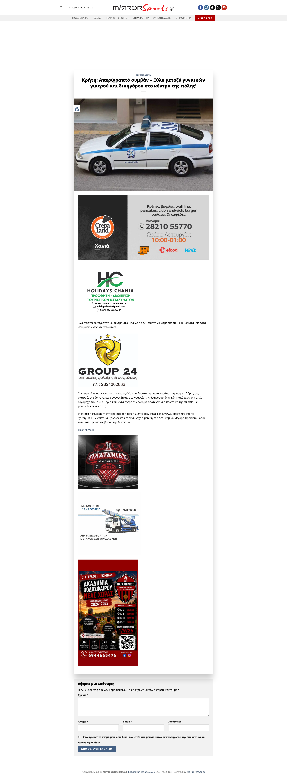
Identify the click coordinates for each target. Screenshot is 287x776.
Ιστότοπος (174, 721)
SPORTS (122, 18)
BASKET (98, 18)
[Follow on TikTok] (212, 7)
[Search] (61, 7)
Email (127, 721)
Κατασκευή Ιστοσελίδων (141, 771)
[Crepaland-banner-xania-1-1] (143, 227)
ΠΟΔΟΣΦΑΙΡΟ (80, 18)
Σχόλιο (83, 695)
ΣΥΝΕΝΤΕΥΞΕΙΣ (162, 18)
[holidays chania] (111, 290)
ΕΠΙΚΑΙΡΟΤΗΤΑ (141, 18)
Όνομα (83, 721)
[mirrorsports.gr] (143, 7)
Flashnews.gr (86, 429)
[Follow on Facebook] (200, 7)
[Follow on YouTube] (224, 7)
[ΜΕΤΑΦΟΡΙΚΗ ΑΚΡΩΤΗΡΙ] (109, 523)
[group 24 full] (108, 360)
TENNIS (110, 18)
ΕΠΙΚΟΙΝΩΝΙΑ (183, 18)
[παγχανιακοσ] (108, 612)
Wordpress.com (196, 771)
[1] (108, 462)
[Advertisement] (143, 43)
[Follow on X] (218, 7)
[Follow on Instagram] (206, 7)
